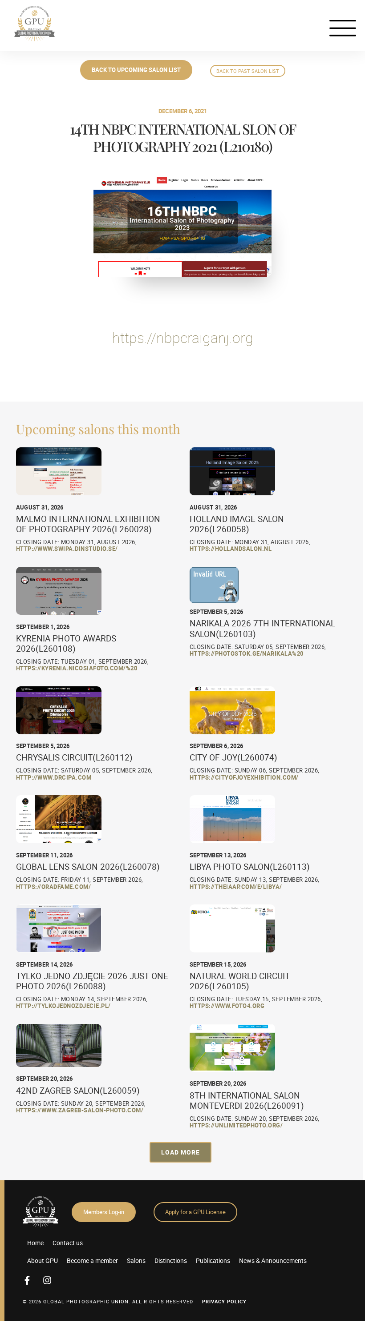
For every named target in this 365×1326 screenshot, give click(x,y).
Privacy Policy (224, 1301)
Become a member (92, 1260)
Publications (213, 1260)
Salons (136, 1260)
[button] (180, 1152)
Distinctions (170, 1260)
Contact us (68, 1242)
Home (35, 1242)
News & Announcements (273, 1260)
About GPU (42, 1260)
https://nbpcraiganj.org (182, 337)
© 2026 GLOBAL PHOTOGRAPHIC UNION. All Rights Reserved (108, 1301)
